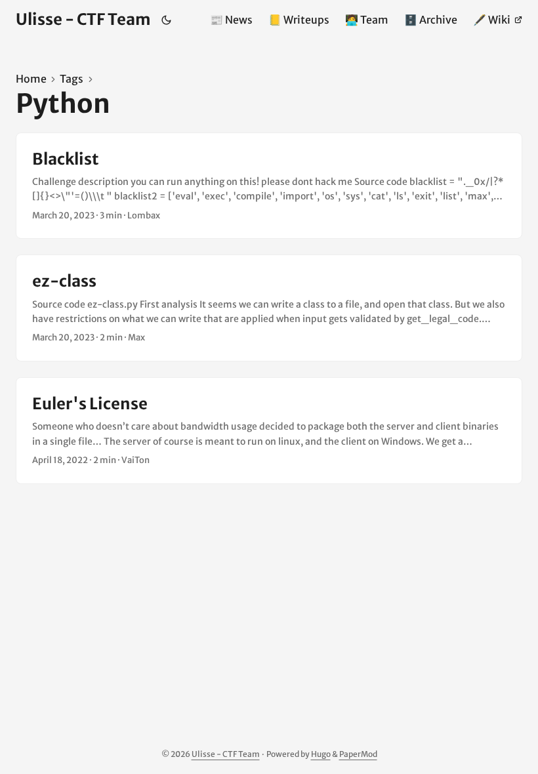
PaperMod (358, 754)
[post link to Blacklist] (269, 186)
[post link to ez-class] (269, 308)
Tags (71, 78)
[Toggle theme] (166, 19)
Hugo (321, 754)
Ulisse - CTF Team (83, 19)
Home (31, 78)
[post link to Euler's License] (269, 430)
